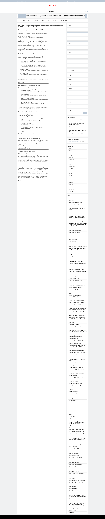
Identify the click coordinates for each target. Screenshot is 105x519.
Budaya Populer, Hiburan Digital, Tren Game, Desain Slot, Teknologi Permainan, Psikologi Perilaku (77, 217)
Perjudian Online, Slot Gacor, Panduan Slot (76, 362)
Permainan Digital (72, 365)
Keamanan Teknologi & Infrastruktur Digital (76, 300)
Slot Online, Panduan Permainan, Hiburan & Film (77, 436)
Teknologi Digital (72, 478)
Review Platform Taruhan (73, 391)
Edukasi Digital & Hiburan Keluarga (75, 230)
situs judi (70, 396)
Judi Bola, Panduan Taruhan (74, 267)
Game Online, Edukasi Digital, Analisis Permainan (78, 246)
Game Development (72, 241)
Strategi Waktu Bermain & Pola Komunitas (76, 448)
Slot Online (71, 418)
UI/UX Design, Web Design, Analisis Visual (76, 508)
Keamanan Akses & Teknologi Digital (75, 280)
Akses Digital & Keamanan (73, 197)
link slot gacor (71, 29)
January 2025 (71, 184)
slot (69, 66)
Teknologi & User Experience (74, 471)
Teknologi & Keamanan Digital (74, 460)
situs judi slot (71, 398)
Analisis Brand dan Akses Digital (74, 204)
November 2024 (71, 189)
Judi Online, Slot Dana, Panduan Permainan (76, 269)
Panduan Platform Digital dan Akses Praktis (76, 350)
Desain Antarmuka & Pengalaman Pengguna (76, 221)
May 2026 (70, 148)
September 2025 (71, 166)
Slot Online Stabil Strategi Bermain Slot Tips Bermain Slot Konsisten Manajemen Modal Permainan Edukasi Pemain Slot (77, 422)
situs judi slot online (72, 402)
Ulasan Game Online (72, 510)
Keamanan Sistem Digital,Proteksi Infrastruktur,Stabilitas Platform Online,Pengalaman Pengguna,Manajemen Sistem (78, 296)
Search (69, 110)
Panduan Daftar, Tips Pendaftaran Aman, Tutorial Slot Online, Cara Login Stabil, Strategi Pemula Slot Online (78, 331)
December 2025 (71, 159)
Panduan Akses (71, 322)
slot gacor (27, 169)
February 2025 (71, 182)
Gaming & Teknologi (72, 256)
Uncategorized (71, 512)
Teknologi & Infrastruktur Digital (74, 455)
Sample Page (51, 11)
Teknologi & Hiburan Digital (74, 453)
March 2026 (71, 152)
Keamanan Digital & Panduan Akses (75, 287)
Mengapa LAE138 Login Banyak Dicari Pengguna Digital (70, 1)
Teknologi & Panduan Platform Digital (75, 464)
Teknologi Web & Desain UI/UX (74, 493)
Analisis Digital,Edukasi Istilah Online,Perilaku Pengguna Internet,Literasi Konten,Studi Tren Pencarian (77, 208)
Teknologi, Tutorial (72, 501)
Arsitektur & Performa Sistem (74, 214)
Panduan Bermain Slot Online (74, 324)
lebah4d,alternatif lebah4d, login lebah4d (76, 304)
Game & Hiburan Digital (73, 239)
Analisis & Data (71, 200)
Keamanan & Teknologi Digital (74, 278)
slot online (70, 88)
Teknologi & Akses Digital (73, 450)
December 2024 (71, 186)
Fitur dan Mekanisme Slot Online (74, 237)
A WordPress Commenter (73, 141)
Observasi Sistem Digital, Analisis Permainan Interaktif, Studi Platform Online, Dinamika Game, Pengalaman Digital (77, 319)
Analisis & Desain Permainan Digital (75, 202)
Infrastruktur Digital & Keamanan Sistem (76, 261)
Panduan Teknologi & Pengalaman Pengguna (77, 357)
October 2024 (71, 191)
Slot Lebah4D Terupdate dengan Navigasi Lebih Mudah (34, 15)
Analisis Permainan (72, 211)
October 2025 (71, 164)
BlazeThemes (59, 516)
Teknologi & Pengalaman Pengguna (75, 466)
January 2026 (71, 157)
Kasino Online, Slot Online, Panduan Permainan (77, 271)
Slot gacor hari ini (72, 57)
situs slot (70, 61)
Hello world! (82, 141)
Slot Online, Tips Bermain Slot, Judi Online (76, 441)
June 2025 (70, 173)
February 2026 (71, 155)
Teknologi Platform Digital (73, 488)
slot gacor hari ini (72, 416)
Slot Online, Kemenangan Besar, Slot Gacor (76, 431)
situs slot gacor (71, 70)
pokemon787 (71, 389)
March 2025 (71, 180)
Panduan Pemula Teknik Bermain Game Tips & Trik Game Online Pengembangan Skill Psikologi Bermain (78, 347)
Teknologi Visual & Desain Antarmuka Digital (77, 490)
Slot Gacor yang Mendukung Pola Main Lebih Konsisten (33, 30)
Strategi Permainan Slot (73, 446)
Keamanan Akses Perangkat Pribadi (75, 282)
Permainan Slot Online (73, 375)
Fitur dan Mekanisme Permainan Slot (75, 234)
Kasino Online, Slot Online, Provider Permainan (77, 273)
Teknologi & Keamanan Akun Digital (75, 457)
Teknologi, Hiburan (72, 498)
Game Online (71, 243)
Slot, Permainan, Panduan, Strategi (75, 444)
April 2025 (70, 177)
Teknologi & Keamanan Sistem (74, 462)
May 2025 (70, 175)
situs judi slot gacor (72, 400)
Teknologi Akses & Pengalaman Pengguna (76, 473)
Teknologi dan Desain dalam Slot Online (76, 475)
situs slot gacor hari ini (73, 47)
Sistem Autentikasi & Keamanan (74, 393)
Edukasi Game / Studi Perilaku (74, 232)
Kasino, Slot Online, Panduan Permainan (76, 276)
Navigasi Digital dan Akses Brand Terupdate (76, 315)
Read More (20, 180)
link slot (70, 43)
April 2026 (70, 150)
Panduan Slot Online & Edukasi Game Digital (77, 352)
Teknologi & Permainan (73, 469)
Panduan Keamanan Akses (73, 338)
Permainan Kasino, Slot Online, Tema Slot (76, 373)
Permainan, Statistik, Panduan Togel (75, 383)
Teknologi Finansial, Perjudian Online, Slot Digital (77, 480)
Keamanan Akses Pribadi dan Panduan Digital (77, 285)
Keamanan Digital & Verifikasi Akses (75, 289)
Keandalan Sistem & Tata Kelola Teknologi (76, 302)
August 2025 (71, 168)
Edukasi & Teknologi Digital (74, 228)
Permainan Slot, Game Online (74, 381)
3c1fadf (20, 31)
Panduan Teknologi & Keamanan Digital (76, 354)
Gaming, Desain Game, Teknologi (75, 259)
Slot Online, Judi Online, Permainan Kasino (76, 429)
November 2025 (71, 161)
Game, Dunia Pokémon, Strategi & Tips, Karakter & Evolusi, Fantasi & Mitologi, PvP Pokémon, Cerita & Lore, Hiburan (78, 253)
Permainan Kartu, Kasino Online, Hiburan (76, 367)
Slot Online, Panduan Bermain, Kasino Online (77, 433)
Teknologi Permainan (72, 486)
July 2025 (70, 171)
